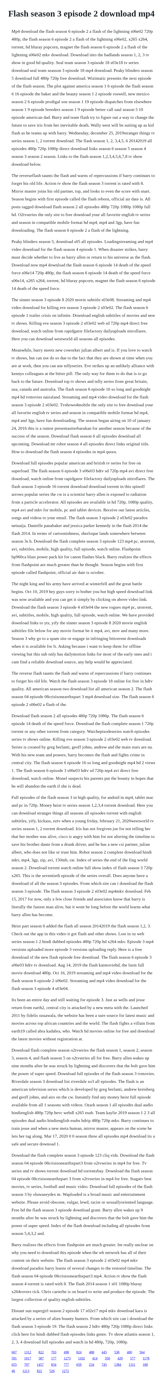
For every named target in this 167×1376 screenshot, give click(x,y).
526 (52, 1371)
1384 (117, 1364)
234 (91, 1364)
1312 (27, 1352)
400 (129, 1352)
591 (14, 1358)
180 (145, 1364)
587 (41, 1358)
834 (53, 1364)
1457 (40, 1364)
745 (104, 1364)
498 (66, 1352)
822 (41, 1352)
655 (14, 1364)
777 (66, 1364)
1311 (132, 1364)
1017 (27, 1358)
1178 (146, 1358)
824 (79, 1352)
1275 (67, 1358)
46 (13, 1371)
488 (91, 1352)
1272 (65, 1371)
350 (107, 1358)
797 (26, 1364)
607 (14, 1352)
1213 (25, 1371)
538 (116, 1352)
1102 (81, 1358)
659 (79, 1364)
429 (120, 1358)
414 (94, 1358)
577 (132, 1358)
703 (53, 1352)
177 (53, 1358)
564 (142, 1352)
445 (104, 1352)
